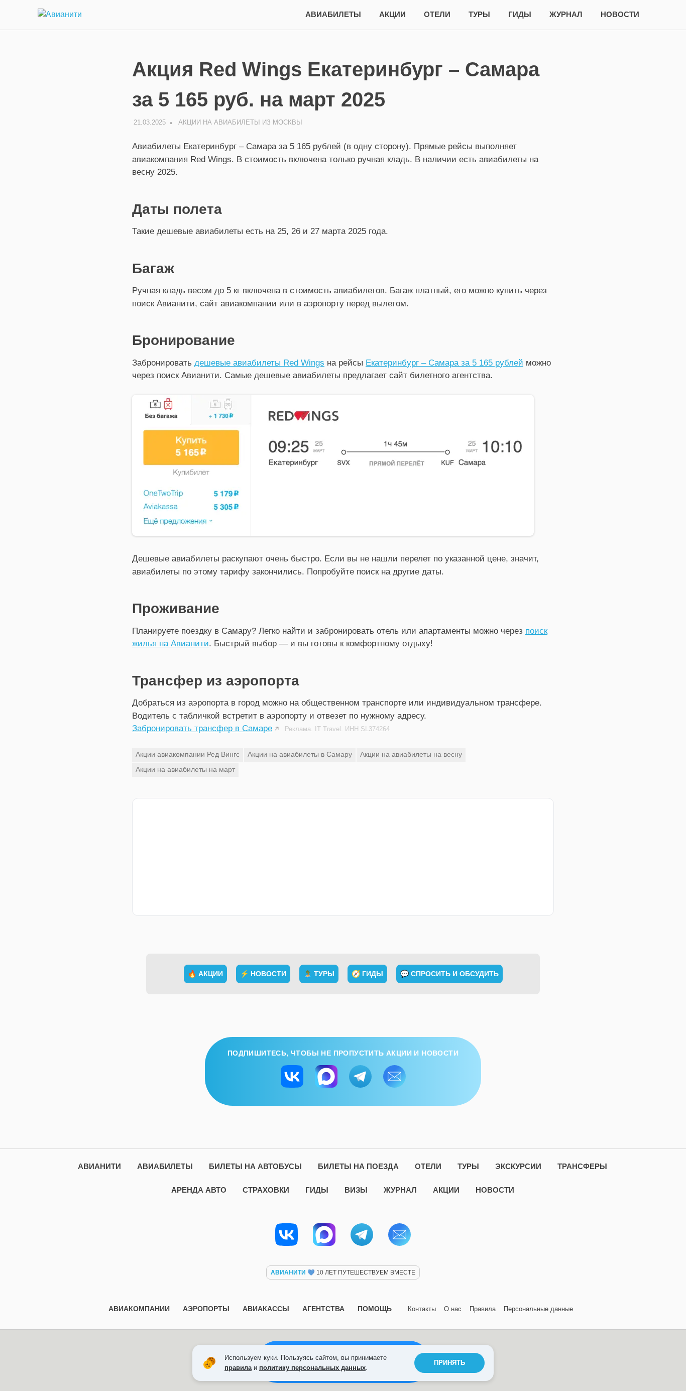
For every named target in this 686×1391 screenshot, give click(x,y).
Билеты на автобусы (255, 1166)
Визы (356, 1190)
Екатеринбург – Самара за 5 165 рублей (444, 363)
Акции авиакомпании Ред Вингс (188, 754)
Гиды (519, 14)
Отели (437, 14)
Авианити (99, 1166)
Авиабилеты (333, 14)
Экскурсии (518, 1166)
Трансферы (582, 1166)
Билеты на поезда (358, 1166)
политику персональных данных (312, 1367)
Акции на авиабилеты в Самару (300, 754)
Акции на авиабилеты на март (185, 769)
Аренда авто (198, 1190)
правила (238, 1367)
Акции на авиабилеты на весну (411, 754)
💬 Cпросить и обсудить (449, 974)
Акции (392, 14)
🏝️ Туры (318, 974)
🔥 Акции (205, 974)
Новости (620, 14)
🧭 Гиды (367, 974)
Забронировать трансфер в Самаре (202, 728)
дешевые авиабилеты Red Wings (259, 363)
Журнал (566, 14)
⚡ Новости (263, 974)
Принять (449, 1362)
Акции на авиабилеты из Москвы (240, 122)
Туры (479, 14)
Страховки (266, 1190)
